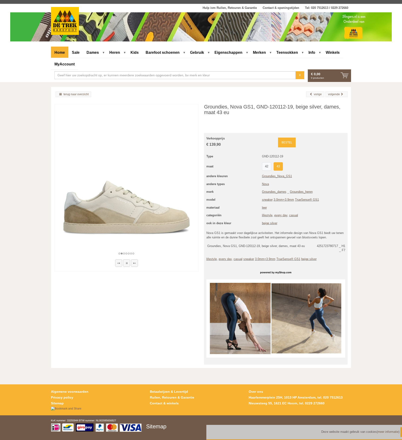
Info (311, 52)
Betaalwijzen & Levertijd (169, 391)
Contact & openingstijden (281, 8)
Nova (265, 184)
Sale (76, 52)
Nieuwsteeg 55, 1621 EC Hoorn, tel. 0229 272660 (287, 403)
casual (293, 215)
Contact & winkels (164, 403)
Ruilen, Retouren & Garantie (172, 397)
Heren (114, 52)
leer (264, 207)
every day (280, 215)
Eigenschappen (228, 52)
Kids (135, 52)
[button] (118, 263)
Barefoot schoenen (163, 52)
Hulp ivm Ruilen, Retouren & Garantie (230, 8)
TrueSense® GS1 (307, 199)
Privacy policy (62, 397)
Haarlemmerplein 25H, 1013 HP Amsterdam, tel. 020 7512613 (296, 397)
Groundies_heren (301, 191)
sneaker (267, 199)
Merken (259, 52)
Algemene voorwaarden (69, 391)
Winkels (333, 52)
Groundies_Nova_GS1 (277, 176)
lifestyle (267, 215)
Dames (93, 52)
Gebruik (197, 52)
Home (59, 52)
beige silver (269, 223)
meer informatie (388, 431)
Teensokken (287, 52)
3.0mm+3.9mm (284, 199)
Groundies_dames (274, 191)
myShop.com (283, 272)
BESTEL (286, 142)
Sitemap (57, 403)
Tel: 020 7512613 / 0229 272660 (326, 8)
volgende (334, 94)
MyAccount (64, 64)
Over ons (256, 391)
